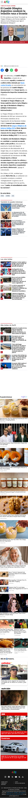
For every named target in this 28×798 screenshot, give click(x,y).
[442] (14, 772)
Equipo (16, 781)
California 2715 (10, 792)
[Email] (16, 70)
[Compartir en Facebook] (2, 70)
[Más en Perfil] (9, 659)
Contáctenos (4, 783)
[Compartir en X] (6, 70)
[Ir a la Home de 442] (6, 2)
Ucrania (8, 195)
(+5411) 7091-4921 (10, 794)
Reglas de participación (20, 783)
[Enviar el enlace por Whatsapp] (11, 70)
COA (13, 195)
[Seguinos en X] (12, 777)
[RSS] (19, 777)
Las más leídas (6, 259)
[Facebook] (9, 777)
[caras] (14, 714)
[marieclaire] (14, 689)
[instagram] (5, 777)
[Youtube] (16, 777)
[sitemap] (22, 777)
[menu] (2, 1)
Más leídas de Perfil (8, 325)
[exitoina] (14, 663)
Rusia (2, 195)
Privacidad (3, 784)
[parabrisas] (14, 739)
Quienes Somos (4, 781)
